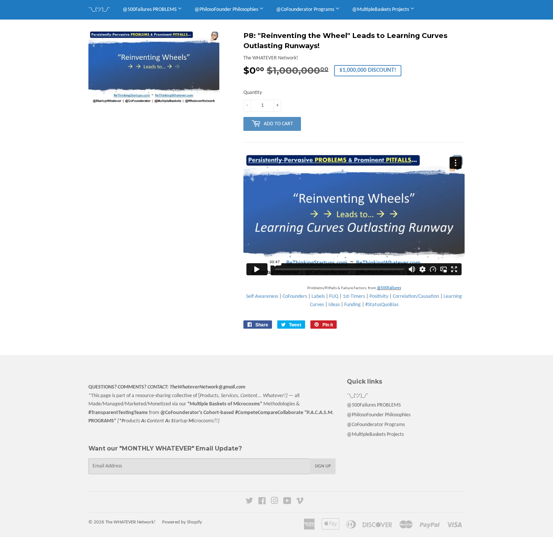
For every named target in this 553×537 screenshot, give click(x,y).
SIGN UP (323, 466)
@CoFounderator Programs (305, 9)
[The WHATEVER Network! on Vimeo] (300, 502)
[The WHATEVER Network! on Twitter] (249, 502)
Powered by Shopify (182, 522)
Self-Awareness (262, 296)
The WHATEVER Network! (130, 522)
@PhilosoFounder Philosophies (226, 9)
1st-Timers (354, 296)
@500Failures (389, 288)
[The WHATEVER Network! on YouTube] (287, 502)
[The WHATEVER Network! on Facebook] (262, 502)
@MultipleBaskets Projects (381, 9)
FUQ (333, 296)
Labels (318, 296)
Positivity (378, 296)
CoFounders (295, 296)
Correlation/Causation (416, 296)
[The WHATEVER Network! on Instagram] (274, 502)
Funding (352, 305)
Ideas (334, 305)
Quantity (252, 93)
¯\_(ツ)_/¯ (99, 9)
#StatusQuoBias (381, 305)
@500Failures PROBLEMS (150, 9)
